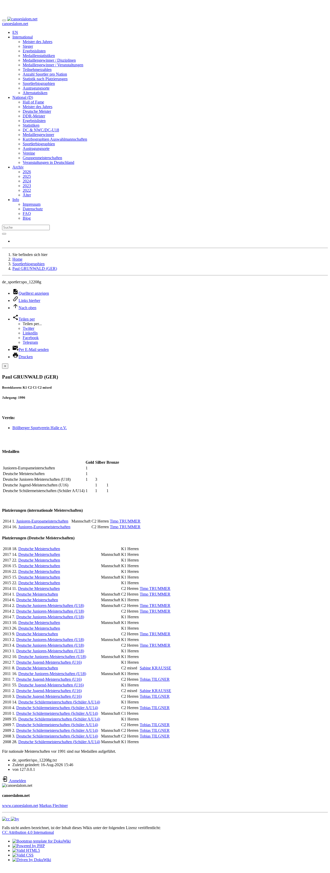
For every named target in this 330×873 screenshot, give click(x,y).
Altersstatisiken (35, 93)
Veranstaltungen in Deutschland (48, 162)
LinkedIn (30, 333)
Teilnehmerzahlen (37, 69)
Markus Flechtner (53, 805)
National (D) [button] (22, 97)
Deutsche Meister (37, 111)
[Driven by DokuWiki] (31, 860)
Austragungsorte (36, 88)
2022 (27, 190)
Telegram (30, 342)
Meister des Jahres (37, 41)
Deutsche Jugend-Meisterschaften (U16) (49, 662)
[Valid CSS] (23, 855)
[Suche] (4, 234)
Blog (27, 218)
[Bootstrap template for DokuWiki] (41, 841)
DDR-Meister (34, 116)
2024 (27, 181)
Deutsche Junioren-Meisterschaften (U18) (50, 605)
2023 (27, 185)
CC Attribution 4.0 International (28, 832)
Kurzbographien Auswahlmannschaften (55, 139)
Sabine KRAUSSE (155, 668)
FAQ (27, 213)
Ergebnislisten (34, 51)
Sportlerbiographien (39, 83)
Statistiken (31, 125)
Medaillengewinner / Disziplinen (49, 60)
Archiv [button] (18, 167)
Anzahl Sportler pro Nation (45, 74)
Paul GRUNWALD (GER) (34, 268)
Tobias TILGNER (155, 679)
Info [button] (15, 199)
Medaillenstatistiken (39, 55)
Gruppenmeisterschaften (42, 158)
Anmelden (17, 781)
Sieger (28, 46)
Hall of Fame (33, 102)
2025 (27, 176)
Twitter (28, 328)
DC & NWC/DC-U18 (41, 130)
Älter (27, 195)
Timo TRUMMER (125, 521)
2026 (27, 172)
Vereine (29, 153)
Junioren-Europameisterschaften (42, 521)
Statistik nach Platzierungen (45, 79)
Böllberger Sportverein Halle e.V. (39, 428)
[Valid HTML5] (26, 850)
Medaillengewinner (38, 134)
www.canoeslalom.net (20, 805)
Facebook (31, 337)
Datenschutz (33, 209)
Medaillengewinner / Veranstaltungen (53, 65)
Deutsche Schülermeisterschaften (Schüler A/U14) (59, 702)
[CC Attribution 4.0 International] (10, 819)
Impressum (31, 204)
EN (15, 32)
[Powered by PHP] (28, 846)
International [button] (22, 37)
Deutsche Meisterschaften (39, 549)
